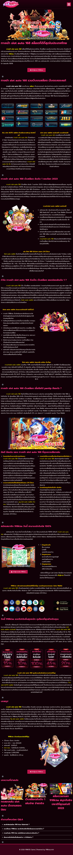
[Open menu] (69, 4)
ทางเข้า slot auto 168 (13, 707)
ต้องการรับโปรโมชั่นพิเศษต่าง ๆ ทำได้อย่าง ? (18, 837)
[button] (36, 824)
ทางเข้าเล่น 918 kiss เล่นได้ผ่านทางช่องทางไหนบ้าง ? (21, 833)
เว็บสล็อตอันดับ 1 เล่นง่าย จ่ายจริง (35, 801)
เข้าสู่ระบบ (61, 575)
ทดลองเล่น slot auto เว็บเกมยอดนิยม (11, 806)
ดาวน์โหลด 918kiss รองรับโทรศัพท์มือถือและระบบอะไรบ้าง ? (24, 829)
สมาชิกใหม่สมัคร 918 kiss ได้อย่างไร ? (16, 824)
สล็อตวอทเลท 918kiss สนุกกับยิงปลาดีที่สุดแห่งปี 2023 (61, 802)
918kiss (11, 54)
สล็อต (32, 86)
